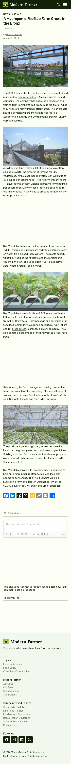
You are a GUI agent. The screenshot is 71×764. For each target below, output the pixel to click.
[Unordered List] (26, 534)
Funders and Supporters (16, 714)
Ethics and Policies (13, 710)
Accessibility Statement (15, 721)
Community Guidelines (15, 707)
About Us (8, 683)
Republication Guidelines (16, 717)
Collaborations (11, 691)
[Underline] (14, 534)
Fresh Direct (19, 328)
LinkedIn (21, 739)
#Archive (7, 29)
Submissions (10, 694)
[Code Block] (34, 534)
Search (58, 5)
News (6, 14)
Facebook (6, 739)
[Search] (58, 5)
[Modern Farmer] (20, 4)
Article (16, 14)
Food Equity (9, 667)
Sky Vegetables (27, 97)
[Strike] (18, 534)
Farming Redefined (13, 664)
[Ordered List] (22, 534)
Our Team (8, 687)
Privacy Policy (11, 725)
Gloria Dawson (14, 34)
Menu (65, 4)
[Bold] (6, 534)
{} (42, 534)
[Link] (38, 534)
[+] (46, 534)
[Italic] (10, 534)
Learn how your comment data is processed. (35, 588)
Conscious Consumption (16, 671)
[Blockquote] (30, 534)
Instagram (14, 739)
